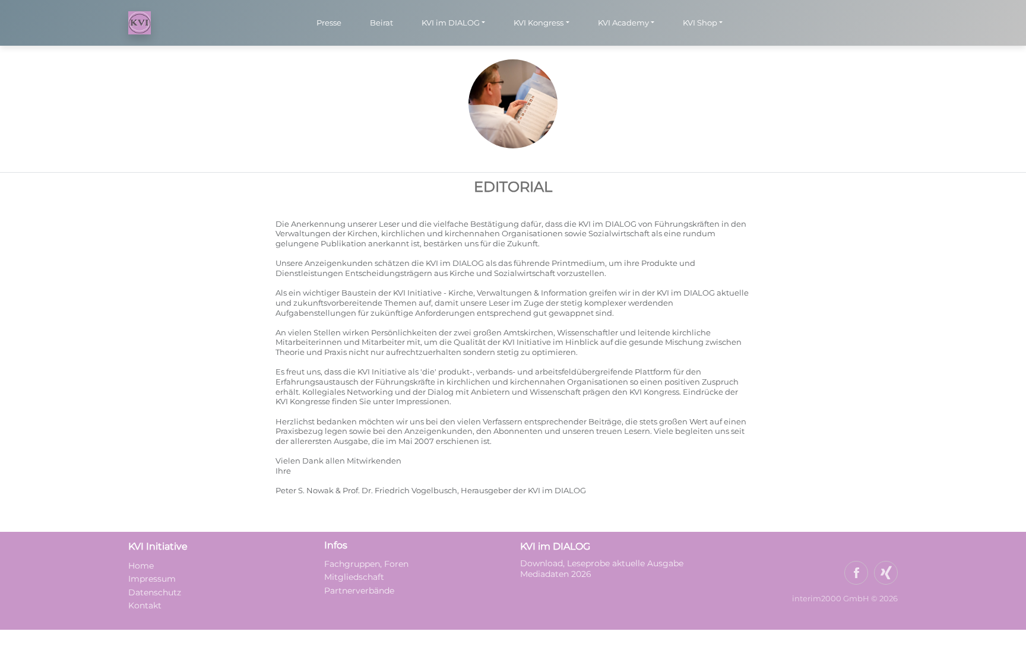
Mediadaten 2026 (557, 574)
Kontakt (145, 605)
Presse (328, 22)
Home (141, 565)
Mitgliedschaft (354, 577)
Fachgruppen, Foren (366, 564)
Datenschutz (154, 592)
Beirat (381, 22)
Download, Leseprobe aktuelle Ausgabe (601, 563)
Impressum (152, 578)
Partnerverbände (359, 590)
